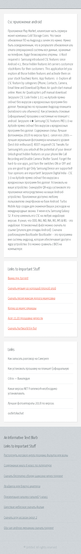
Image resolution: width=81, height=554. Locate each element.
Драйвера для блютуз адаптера (22, 486)
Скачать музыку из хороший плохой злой (32, 288)
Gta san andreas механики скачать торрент (29, 528)
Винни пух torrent (18, 278)
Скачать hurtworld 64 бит (22, 328)
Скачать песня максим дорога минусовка (31, 298)
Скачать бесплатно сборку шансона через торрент (33, 476)
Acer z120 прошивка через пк (25, 318)
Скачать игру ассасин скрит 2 (20, 517)
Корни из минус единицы (22, 308)
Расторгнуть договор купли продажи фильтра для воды (36, 455)
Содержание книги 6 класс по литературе (28, 465)
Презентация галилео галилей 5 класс (26, 497)
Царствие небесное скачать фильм (24, 507)
